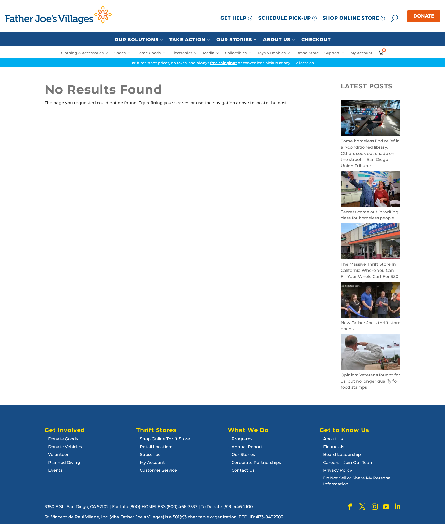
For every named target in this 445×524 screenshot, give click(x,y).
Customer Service (158, 470)
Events (55, 470)
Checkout (316, 40)
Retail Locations (156, 446)
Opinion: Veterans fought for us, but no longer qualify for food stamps (370, 381)
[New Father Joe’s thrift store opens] (370, 301)
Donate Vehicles (65, 446)
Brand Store (307, 53)
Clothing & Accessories (82, 53)
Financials (333, 446)
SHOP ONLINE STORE (351, 18)
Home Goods (148, 53)
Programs (242, 438)
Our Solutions (137, 40)
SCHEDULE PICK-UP (284, 18)
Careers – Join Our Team (348, 462)
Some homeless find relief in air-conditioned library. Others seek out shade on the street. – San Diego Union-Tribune (370, 153)
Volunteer (58, 454)
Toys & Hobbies (272, 53)
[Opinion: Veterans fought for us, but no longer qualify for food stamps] (370, 353)
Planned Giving (64, 462)
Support (332, 53)
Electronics (182, 53)
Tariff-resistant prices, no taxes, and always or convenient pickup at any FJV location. (222, 63)
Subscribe (150, 454)
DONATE (423, 16)
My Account (361, 53)
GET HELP (233, 18)
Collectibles (236, 53)
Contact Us (243, 470)
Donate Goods (63, 438)
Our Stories (234, 40)
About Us (276, 40)
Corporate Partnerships (256, 462)
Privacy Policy (337, 470)
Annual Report (247, 446)
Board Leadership (342, 454)
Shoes (120, 53)
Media (208, 53)
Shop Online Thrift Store (165, 438)
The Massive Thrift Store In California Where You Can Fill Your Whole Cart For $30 (369, 270)
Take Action (187, 40)
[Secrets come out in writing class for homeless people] (370, 190)
